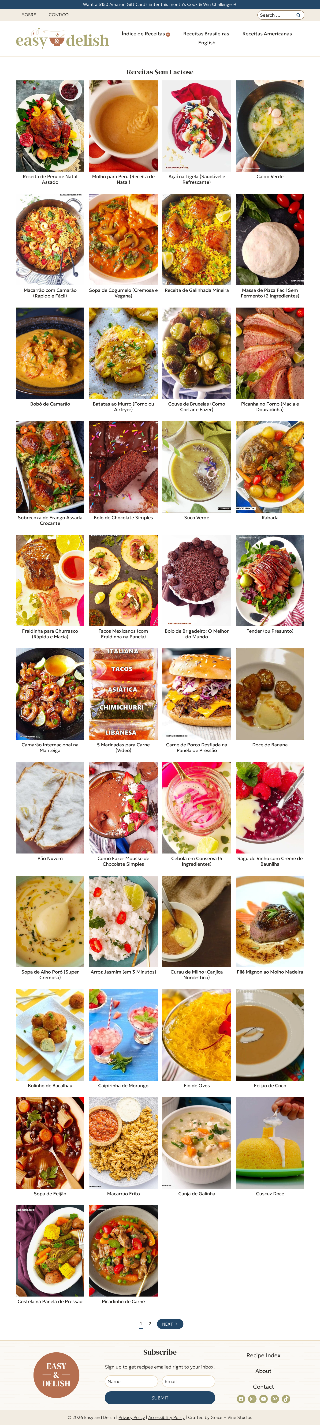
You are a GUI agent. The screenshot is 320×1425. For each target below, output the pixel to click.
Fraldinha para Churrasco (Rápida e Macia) (50, 634)
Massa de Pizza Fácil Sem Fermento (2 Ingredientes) (270, 293)
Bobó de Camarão (50, 404)
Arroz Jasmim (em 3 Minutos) (123, 972)
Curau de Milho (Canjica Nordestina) (197, 975)
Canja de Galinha (196, 1194)
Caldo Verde (270, 176)
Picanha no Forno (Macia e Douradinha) (270, 407)
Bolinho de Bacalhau (50, 1086)
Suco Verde (196, 518)
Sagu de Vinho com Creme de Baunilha (270, 861)
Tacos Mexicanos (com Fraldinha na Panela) (123, 634)
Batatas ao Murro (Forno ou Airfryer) (123, 407)
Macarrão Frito (123, 1194)
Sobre (29, 14)
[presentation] (50, 126)
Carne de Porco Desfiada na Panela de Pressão (196, 747)
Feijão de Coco (270, 1086)
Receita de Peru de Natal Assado (50, 179)
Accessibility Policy (166, 1417)
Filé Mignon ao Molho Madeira (270, 972)
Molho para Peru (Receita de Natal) (123, 179)
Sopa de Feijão (50, 1194)
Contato (59, 14)
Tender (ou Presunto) (270, 631)
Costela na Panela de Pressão (50, 1301)
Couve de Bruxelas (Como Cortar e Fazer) (196, 407)
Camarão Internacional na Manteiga (50, 747)
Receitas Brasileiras (206, 34)
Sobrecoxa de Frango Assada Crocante (50, 520)
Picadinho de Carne (123, 1301)
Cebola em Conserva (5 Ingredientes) (196, 861)
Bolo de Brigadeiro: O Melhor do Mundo (197, 634)
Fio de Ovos (197, 1086)
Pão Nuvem (50, 858)
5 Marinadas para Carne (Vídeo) (123, 747)
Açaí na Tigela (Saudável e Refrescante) (196, 179)
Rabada (270, 518)
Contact (263, 1386)
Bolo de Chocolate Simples (123, 518)
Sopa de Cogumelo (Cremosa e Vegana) (123, 293)
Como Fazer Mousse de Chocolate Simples (123, 861)
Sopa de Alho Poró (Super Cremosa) (50, 975)
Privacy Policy (132, 1417)
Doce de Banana (270, 745)
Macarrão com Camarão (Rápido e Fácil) (50, 293)
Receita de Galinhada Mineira (197, 290)
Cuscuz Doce (270, 1194)
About (263, 1371)
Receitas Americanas (267, 34)
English (207, 43)
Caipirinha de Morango (123, 1086)
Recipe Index (263, 1355)
